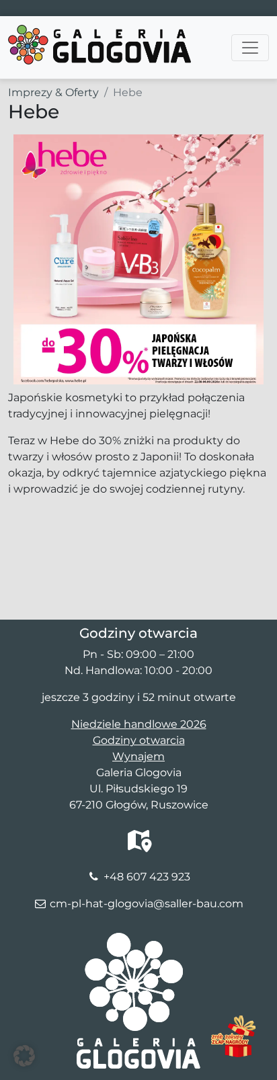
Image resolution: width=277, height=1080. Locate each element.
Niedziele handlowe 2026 (138, 724)
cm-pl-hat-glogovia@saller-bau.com (146, 903)
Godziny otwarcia (139, 740)
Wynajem (138, 756)
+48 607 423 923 (147, 876)
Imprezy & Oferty (53, 92)
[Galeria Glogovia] (99, 33)
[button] (24, 1056)
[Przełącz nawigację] (250, 47)
